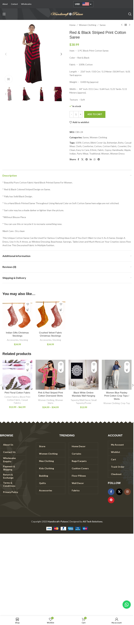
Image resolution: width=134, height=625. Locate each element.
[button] (5, 54)
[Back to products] (126, 25)
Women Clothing (87, 25)
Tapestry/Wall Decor (80, 400)
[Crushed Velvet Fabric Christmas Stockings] (51, 315)
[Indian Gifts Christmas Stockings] (17, 315)
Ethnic (93, 150)
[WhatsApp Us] (127, 604)
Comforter (88, 146)
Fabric (101, 150)
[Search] (130, 14)
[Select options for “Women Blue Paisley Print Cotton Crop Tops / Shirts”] (127, 370)
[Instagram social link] (127, 492)
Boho (121, 142)
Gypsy (108, 150)
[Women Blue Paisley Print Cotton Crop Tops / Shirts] (117, 375)
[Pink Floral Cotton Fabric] (17, 375)
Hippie (127, 150)
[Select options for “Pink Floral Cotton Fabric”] (28, 370)
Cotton (98, 146)
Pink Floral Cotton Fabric (17, 392)
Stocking (23, 340)
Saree (103, 25)
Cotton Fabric (110, 146)
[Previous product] (122, 25)
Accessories (12, 340)
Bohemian (112, 142)
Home (72, 25)
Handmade (117, 150)
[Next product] (130, 25)
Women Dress (117, 153)
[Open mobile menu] (4, 14)
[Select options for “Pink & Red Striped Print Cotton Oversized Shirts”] (61, 370)
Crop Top (125, 403)
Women (105, 153)
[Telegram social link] (99, 159)
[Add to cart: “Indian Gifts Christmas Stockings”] (28, 310)
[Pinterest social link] (86, 159)
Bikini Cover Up (98, 142)
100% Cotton (83, 142)
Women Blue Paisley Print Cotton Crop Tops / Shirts (116, 395)
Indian (72, 153)
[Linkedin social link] (91, 159)
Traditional (94, 153)
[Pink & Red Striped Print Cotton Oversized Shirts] (51, 375)
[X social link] (82, 159)
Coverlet (122, 146)
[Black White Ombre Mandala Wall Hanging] (84, 375)
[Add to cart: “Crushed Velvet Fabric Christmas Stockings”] (61, 310)
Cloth (79, 146)
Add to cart (94, 114)
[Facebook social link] (78, 159)
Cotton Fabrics (11, 397)
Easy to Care (82, 150)
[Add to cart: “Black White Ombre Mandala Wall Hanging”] (94, 370)
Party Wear (82, 153)
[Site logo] (67, 13)
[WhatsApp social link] (95, 159)
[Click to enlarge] (8, 79)
